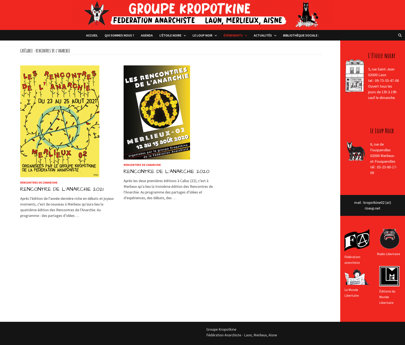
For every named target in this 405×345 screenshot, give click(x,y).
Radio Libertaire (388, 254)
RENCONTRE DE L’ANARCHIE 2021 (61, 189)
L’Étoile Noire (170, 35)
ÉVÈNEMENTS (233, 35)
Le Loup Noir (202, 35)
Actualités (263, 35)
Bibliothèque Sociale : (301, 35)
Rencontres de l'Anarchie (38, 182)
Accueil (92, 35)
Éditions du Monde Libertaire (387, 297)
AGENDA (147, 35)
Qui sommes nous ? (119, 35)
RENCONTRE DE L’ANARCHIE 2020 (166, 171)
